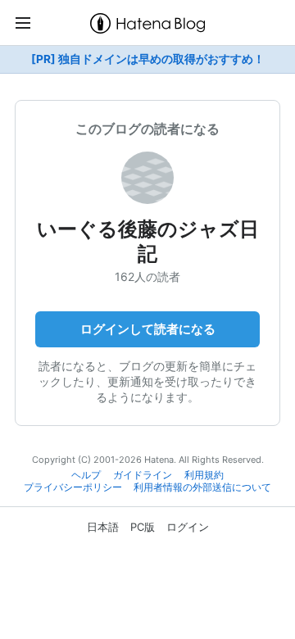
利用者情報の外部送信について (202, 487)
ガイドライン (142, 475)
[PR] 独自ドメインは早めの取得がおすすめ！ (148, 59)
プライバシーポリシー (73, 487)
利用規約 (204, 475)
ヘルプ (86, 475)
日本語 (103, 526)
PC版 (142, 526)
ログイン (187, 526)
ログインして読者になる (148, 329)
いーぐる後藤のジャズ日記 (148, 241)
